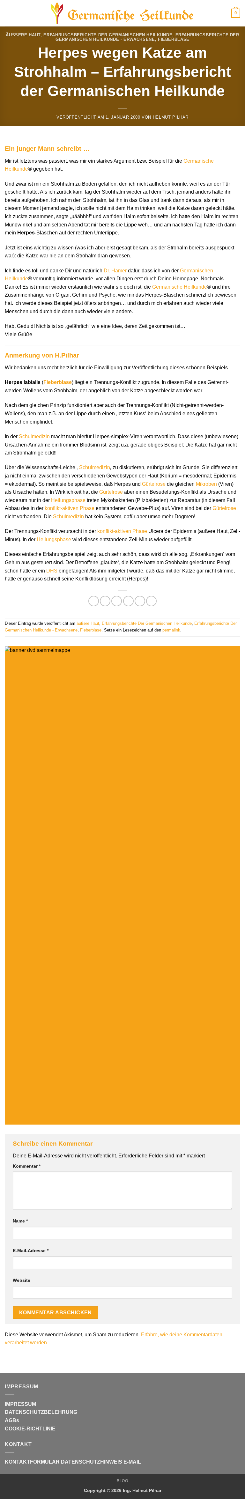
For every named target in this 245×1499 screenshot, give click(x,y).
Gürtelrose (154, 484)
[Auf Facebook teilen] (105, 601)
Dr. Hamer (115, 270)
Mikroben (206, 484)
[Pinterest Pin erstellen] (140, 601)
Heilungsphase (68, 500)
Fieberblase (173, 39)
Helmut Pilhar (171, 117)
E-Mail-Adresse (30, 1250)
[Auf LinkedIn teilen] (151, 601)
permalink (171, 630)
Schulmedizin (34, 436)
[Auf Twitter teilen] (116, 601)
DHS (51, 570)
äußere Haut (23, 35)
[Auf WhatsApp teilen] (93, 601)
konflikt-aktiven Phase (69, 508)
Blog (122, 1481)
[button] (8, 13)
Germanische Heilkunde (179, 287)
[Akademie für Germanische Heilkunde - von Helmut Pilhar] (122, 13)
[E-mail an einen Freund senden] (128, 601)
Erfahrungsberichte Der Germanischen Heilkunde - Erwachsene (147, 37)
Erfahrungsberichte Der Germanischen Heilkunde (107, 35)
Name (20, 1220)
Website (21, 1280)
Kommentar (27, 1166)
